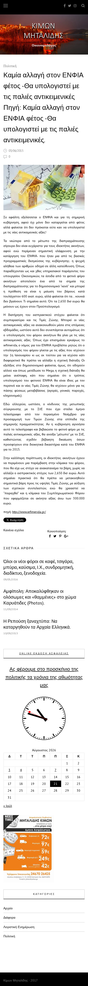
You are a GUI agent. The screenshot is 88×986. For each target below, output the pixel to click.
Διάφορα (9, 917)
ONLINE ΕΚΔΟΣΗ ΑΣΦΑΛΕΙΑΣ (44, 653)
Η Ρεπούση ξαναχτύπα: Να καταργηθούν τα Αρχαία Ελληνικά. (37, 624)
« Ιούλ (7, 806)
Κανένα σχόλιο (13, 530)
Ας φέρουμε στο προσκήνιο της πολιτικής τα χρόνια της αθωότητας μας (44, 677)
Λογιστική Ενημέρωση (19, 927)
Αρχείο (8, 908)
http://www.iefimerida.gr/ (29, 512)
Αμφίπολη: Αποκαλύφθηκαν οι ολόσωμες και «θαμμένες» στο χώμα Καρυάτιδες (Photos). (39, 597)
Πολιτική (9, 66)
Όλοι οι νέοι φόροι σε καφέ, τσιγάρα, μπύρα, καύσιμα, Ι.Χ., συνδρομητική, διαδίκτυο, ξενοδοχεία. (38, 567)
